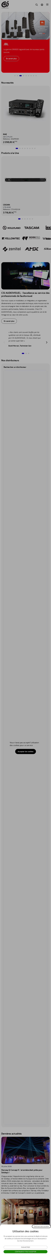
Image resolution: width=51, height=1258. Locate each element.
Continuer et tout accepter (25, 1252)
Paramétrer (25, 1247)
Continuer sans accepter (41, 1226)
